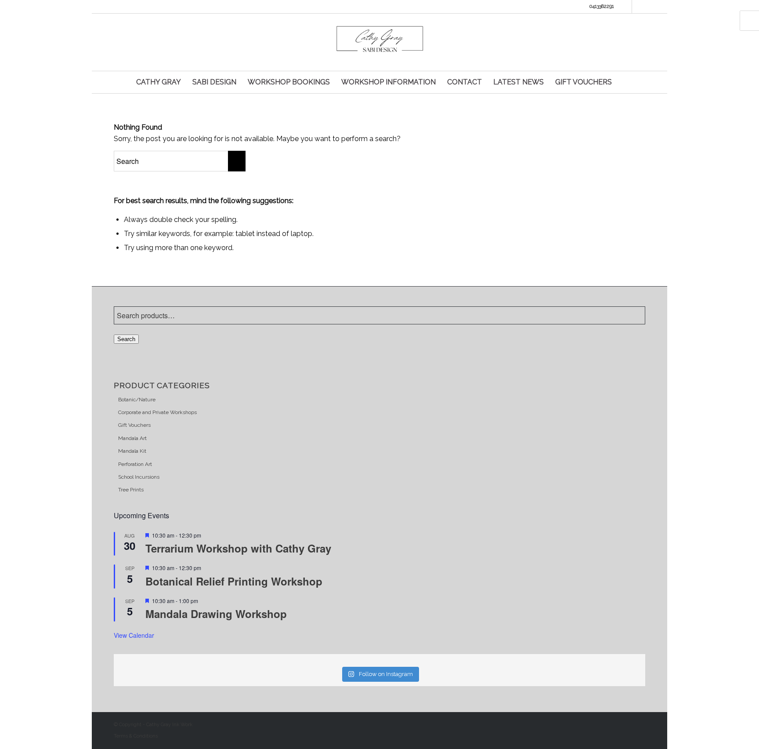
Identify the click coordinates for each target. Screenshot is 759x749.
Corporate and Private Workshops (157, 412)
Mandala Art (132, 438)
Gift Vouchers (134, 425)
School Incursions (138, 477)
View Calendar (134, 635)
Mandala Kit (132, 451)
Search (126, 339)
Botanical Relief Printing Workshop (233, 581)
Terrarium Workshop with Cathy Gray (239, 548)
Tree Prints (131, 490)
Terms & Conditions (136, 736)
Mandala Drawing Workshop (216, 613)
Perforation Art (135, 464)
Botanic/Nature (136, 399)
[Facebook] (625, 6)
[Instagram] (638, 6)
